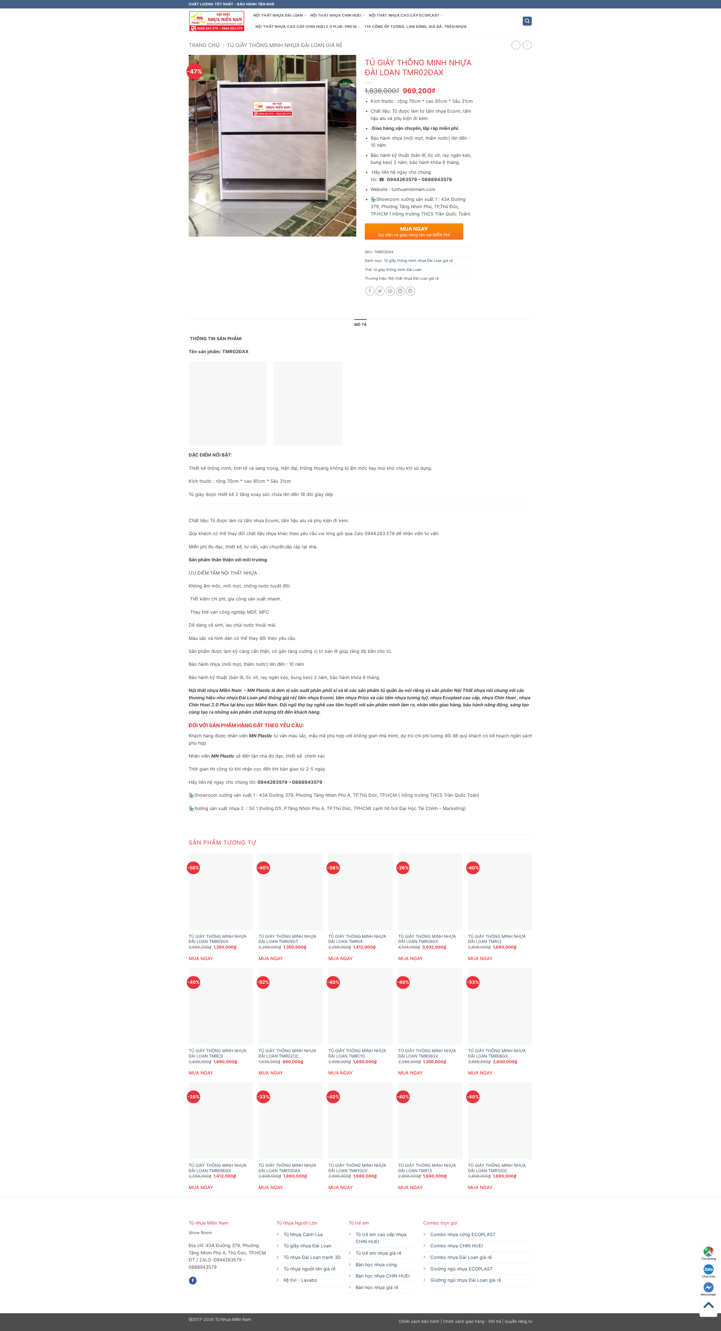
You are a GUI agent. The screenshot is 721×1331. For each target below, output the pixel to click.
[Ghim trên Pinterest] (390, 291)
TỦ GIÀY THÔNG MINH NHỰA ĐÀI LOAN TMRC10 (357, 1053)
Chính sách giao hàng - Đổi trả (472, 1321)
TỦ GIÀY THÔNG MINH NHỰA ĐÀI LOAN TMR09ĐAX (217, 1168)
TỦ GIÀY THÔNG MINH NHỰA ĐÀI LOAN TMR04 (357, 939)
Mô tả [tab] (360, 324)
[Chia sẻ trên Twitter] (380, 291)
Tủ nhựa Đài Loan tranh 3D (312, 1257)
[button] (527, 21)
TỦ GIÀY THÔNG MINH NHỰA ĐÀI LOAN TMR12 (497, 939)
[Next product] (515, 45)
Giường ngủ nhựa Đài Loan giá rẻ (465, 1280)
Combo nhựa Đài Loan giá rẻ (461, 1257)
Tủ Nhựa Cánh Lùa (303, 1234)
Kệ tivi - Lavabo (300, 1280)
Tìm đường (708, 1258)
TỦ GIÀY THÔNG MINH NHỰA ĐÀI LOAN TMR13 (427, 1168)
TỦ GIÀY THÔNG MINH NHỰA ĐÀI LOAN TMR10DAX (287, 1168)
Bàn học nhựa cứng (376, 1264)
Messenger (708, 1294)
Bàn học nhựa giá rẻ (377, 1287)
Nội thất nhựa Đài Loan (278, 15)
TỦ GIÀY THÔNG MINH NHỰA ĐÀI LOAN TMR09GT (287, 939)
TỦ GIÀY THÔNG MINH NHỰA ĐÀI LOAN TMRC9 (217, 1053)
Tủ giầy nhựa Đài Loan (307, 1245)
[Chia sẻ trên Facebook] (370, 291)
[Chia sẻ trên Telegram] (410, 291)
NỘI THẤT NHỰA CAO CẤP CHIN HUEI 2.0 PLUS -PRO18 (306, 27)
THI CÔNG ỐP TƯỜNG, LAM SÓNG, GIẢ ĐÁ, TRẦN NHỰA (415, 27)
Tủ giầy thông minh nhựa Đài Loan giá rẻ (284, 45)
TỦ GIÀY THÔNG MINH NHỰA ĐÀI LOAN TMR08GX (497, 1053)
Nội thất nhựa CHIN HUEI (335, 15)
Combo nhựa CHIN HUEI (456, 1245)
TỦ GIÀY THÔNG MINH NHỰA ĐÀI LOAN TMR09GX (217, 939)
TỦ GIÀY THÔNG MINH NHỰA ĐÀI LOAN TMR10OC (497, 1168)
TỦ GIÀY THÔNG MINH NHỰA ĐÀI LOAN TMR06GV (427, 1053)
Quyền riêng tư (518, 1321)
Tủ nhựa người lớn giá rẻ (309, 1269)
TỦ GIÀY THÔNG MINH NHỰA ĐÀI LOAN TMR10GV (357, 1168)
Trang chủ (204, 45)
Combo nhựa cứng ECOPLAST (462, 1234)
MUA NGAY (201, 958)
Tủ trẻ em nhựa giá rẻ (378, 1253)
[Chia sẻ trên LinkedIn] (400, 291)
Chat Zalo (708, 1276)
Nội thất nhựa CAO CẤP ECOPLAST (404, 15)
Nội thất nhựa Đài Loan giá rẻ (413, 278)
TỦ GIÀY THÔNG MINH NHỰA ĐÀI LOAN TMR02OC (287, 1053)
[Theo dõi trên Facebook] (193, 1281)
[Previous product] (527, 45)
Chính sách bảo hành (419, 1321)
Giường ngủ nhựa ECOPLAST (461, 1269)
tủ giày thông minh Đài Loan (397, 270)
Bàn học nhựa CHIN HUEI (383, 1276)
